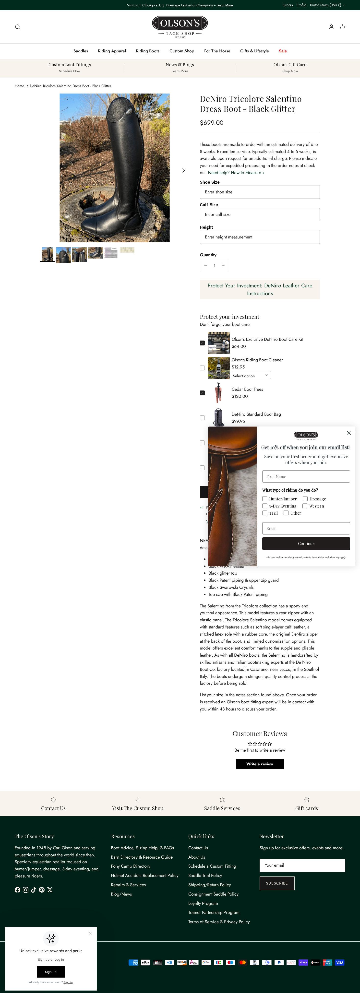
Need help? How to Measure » (236, 172)
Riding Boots (147, 51)
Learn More (224, 5)
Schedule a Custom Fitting (212, 866)
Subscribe (277, 883)
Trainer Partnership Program (214, 912)
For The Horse (217, 51)
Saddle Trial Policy (205, 875)
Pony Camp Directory (130, 866)
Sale (283, 51)
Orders (288, 4)
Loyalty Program (203, 903)
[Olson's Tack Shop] (180, 27)
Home (19, 86)
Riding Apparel (112, 51)
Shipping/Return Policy (209, 885)
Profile (301, 4)
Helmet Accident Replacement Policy (145, 875)
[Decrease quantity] (204, 265)
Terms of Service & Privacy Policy (219, 922)
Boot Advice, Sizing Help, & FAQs (142, 848)
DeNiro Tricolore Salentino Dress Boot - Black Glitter (70, 86)
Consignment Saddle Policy (213, 894)
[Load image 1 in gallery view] (114, 168)
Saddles (80, 51)
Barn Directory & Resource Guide (142, 857)
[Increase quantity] (224, 265)
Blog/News (121, 894)
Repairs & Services (128, 885)
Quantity (208, 255)
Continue (306, 543)
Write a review (259, 764)
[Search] (18, 27)
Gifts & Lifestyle (254, 51)
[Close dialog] (349, 432)
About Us (196, 857)
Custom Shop (181, 51)
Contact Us (198, 848)
